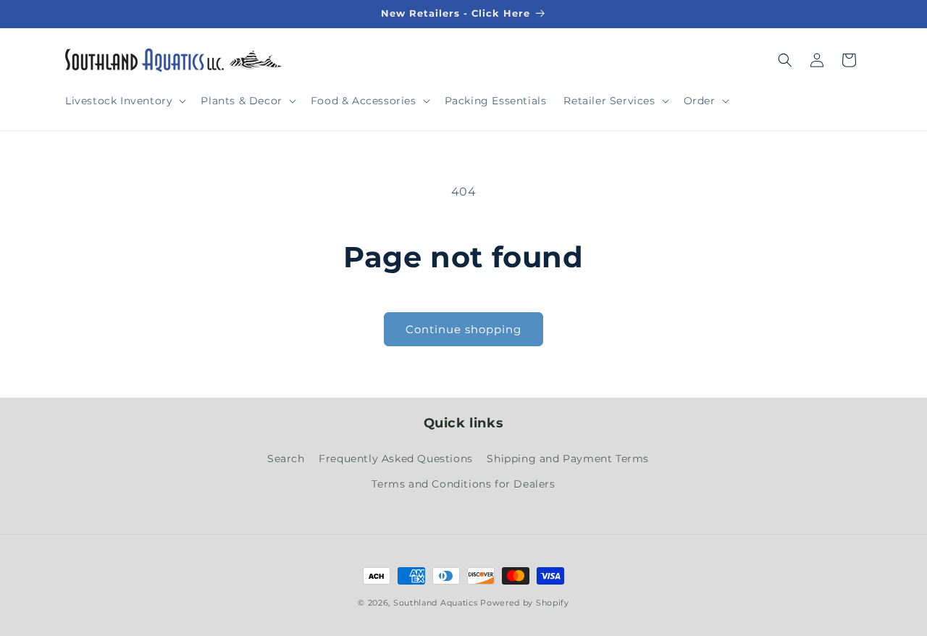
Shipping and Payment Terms (568, 458)
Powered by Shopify (524, 603)
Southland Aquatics (435, 603)
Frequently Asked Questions (396, 458)
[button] (124, 100)
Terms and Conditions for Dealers (463, 483)
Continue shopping (463, 329)
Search (286, 458)
